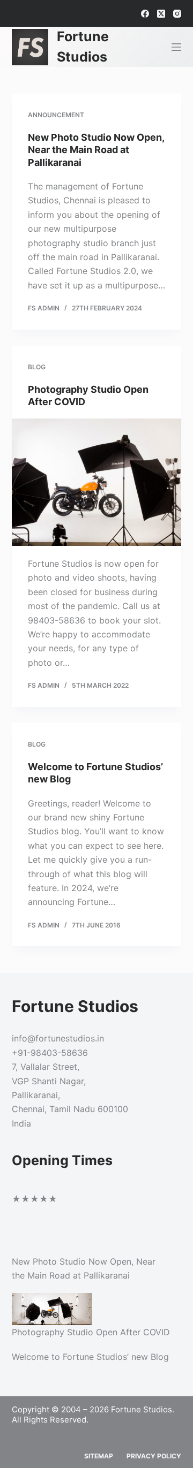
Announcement (56, 115)
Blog (37, 367)
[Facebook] (145, 14)
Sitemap (98, 1456)
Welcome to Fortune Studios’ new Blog (90, 1356)
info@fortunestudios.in (58, 1038)
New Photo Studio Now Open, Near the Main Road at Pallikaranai (96, 150)
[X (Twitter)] (161, 14)
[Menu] (176, 47)
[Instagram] (177, 14)
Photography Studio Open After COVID (91, 1332)
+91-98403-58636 (50, 1052)
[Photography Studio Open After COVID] (97, 482)
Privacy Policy (154, 1456)
